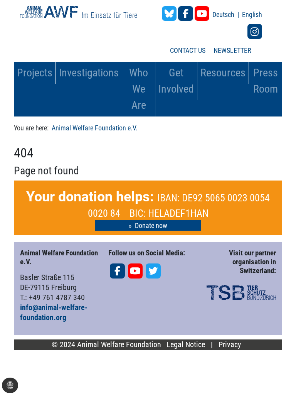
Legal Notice (185, 344)
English (252, 14)
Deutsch (224, 14)
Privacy (230, 344)
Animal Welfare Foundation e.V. (95, 128)
